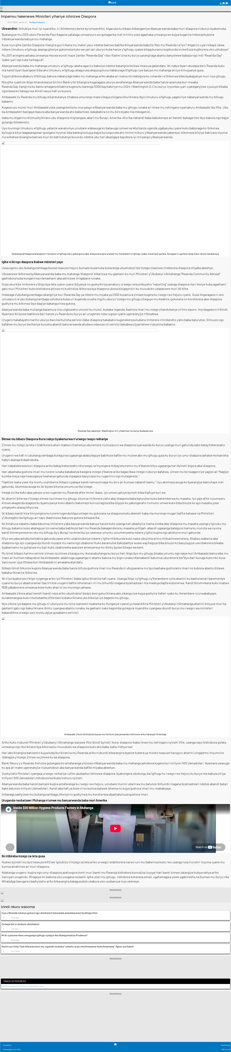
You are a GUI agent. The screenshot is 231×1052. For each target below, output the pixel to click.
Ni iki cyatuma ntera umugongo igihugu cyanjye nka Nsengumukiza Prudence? (44, 935)
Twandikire (6, 1045)
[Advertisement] (115, 968)
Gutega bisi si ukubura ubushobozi (20, 924)
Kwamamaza (225, 1045)
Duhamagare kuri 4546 (11, 1049)
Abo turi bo (225, 1049)
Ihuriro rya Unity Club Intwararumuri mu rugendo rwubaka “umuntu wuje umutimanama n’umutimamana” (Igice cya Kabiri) (68, 946)
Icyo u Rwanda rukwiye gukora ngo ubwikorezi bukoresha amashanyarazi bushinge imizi (49, 913)
